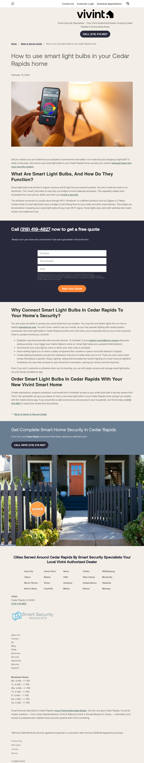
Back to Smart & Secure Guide (30, 414)
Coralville (48, 588)
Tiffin (65, 577)
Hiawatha (106, 582)
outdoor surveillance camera (103, 340)
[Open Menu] (12, 3)
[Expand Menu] (49, 13)
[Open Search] (127, 3)
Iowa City (28, 571)
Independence (90, 582)
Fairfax (86, 571)
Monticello (107, 577)
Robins (47, 577)
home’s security (69, 194)
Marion (66, 588)
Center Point (50, 571)
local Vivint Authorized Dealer (71, 710)
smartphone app (27, 327)
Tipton (27, 577)
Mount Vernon (31, 582)
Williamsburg (108, 571)
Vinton (47, 582)
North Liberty (30, 588)
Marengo (106, 588)
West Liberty (89, 577)
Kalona (86, 588)
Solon (66, 571)
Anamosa (67, 582)
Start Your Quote (72, 288)
